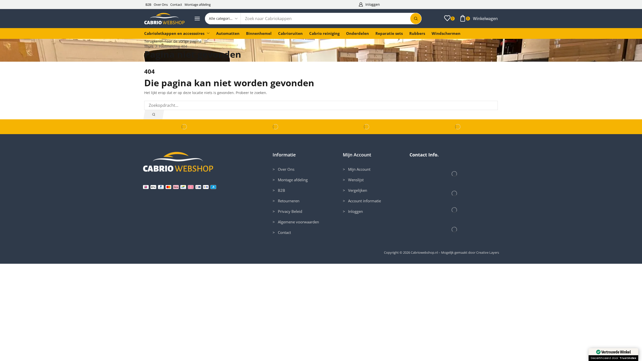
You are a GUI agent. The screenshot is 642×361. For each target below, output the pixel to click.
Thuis (148, 46)
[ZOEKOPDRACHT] (153, 114)
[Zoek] (415, 18)
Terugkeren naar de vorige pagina (172, 41)
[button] (369, 4)
